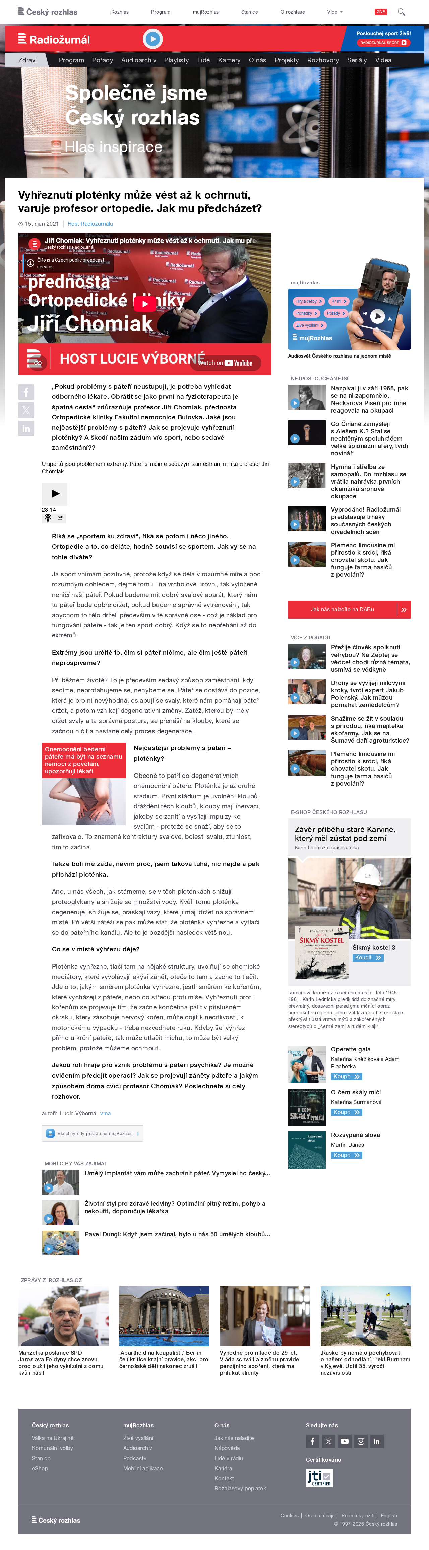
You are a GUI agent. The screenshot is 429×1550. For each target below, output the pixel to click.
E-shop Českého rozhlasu (329, 812)
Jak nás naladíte (234, 1438)
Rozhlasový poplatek (240, 1488)
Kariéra (223, 1468)
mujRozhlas (206, 12)
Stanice (249, 12)
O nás (258, 60)
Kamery (229, 60)
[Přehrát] (54, 494)
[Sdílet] (60, 518)
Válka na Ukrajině (53, 1438)
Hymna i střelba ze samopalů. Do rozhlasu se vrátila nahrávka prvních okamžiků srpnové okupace (369, 481)
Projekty (287, 60)
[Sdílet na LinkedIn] (26, 428)
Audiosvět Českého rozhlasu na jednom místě (339, 356)
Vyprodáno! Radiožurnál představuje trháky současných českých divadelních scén (366, 520)
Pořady (102, 60)
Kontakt (224, 1478)
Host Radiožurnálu (90, 224)
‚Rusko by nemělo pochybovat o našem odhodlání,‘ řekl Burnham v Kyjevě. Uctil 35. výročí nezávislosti (366, 1363)
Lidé (203, 60)
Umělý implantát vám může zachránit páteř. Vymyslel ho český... (177, 1173)
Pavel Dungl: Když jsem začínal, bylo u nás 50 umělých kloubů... (177, 1234)
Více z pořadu (311, 638)
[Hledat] (401, 12)
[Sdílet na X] (26, 410)
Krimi (336, 301)
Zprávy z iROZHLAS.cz (51, 1280)
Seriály (357, 60)
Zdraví (27, 60)
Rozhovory (323, 60)
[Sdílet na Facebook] (26, 392)
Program (160, 12)
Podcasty (135, 1458)
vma (105, 1113)
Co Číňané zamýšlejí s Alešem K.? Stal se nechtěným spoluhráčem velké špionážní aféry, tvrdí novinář (369, 438)
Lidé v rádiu (228, 1458)
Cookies (290, 1515)
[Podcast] (48, 518)
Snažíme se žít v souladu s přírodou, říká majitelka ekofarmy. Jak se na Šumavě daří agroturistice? (370, 729)
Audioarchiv (138, 60)
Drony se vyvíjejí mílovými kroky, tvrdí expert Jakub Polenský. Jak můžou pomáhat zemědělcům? (368, 693)
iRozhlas (119, 12)
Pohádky (304, 313)
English (389, 1515)
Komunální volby (52, 1448)
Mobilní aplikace (143, 1468)
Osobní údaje (320, 1515)
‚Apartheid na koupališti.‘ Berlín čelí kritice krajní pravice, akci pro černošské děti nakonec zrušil (164, 1359)
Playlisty (176, 60)
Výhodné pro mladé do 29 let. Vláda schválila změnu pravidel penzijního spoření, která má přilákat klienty (260, 1363)
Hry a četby (306, 301)
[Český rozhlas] (47, 12)
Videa (383, 60)
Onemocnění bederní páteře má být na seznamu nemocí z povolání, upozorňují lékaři (83, 760)
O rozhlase (293, 12)
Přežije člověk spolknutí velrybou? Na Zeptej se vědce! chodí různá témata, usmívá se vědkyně (370, 658)
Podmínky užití (358, 1515)
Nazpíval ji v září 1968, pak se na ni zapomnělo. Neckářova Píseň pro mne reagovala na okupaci (369, 399)
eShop (40, 1468)
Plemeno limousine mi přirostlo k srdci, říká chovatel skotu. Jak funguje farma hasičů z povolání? (363, 560)
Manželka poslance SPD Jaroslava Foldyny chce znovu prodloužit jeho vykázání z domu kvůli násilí (61, 1363)
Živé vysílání (307, 325)
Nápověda (227, 1448)
